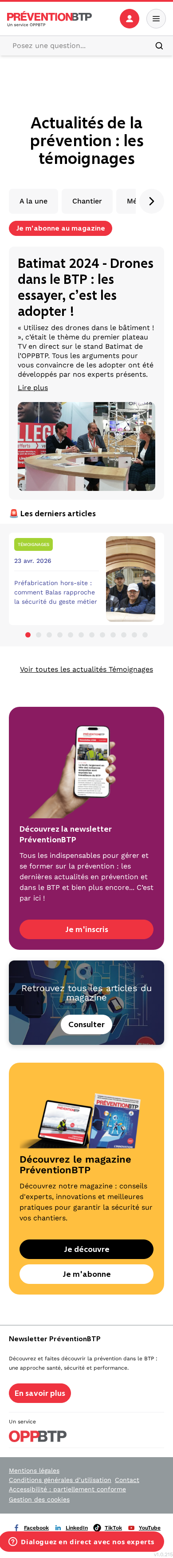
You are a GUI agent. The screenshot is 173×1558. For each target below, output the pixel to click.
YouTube (150, 1528)
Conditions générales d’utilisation (60, 1479)
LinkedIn (77, 1528)
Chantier (87, 201)
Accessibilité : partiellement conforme (67, 1489)
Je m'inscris (86, 929)
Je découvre (87, 1249)
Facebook (36, 1528)
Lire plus (33, 387)
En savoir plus (40, 1393)
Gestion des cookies (39, 1499)
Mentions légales (34, 1470)
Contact (127, 1479)
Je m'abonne (87, 1274)
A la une (33, 201)
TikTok (113, 1528)
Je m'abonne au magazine (60, 228)
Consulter (86, 1024)
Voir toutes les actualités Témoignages (86, 669)
